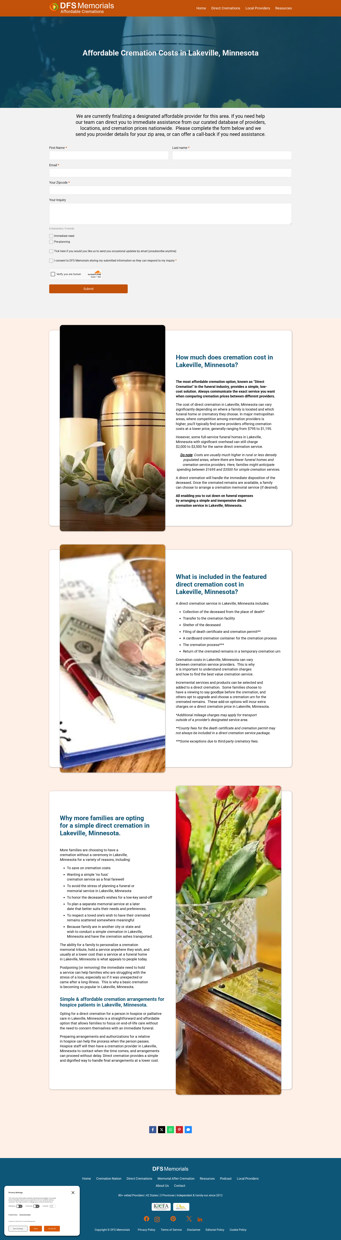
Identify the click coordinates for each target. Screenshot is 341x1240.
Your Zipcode (59, 182)
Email (54, 165)
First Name (58, 147)
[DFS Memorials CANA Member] (181, 1207)
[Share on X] (161, 1129)
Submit (88, 289)
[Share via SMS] (188, 1129)
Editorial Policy (215, 1229)
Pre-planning (62, 241)
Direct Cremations (225, 8)
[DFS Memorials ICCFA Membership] (161, 1207)
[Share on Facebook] (152, 1129)
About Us (162, 1185)
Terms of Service (171, 1229)
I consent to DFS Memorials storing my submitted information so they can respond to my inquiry (115, 260)
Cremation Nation (108, 1178)
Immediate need (64, 236)
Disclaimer (193, 1229)
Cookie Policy (238, 1229)
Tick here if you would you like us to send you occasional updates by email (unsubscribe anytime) (115, 251)
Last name (181, 147)
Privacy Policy (146, 1229)
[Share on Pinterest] (179, 1129)
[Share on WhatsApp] (170, 1129)
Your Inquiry (57, 200)
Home (201, 8)
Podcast (226, 1178)
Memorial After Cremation (176, 1178)
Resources (283, 8)
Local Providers (257, 8)
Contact (179, 1185)
